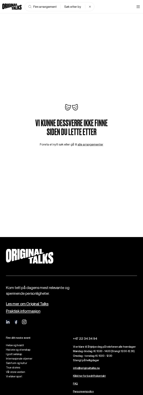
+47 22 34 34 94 (85, 338)
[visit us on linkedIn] (7, 322)
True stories (13, 367)
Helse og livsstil (15, 345)
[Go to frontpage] (11, 7)
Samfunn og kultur (16, 363)
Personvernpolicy (83, 391)
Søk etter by (72, 6)
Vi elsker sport (14, 376)
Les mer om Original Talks (27, 304)
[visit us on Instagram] (24, 322)
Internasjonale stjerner (19, 358)
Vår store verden (15, 372)
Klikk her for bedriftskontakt (89, 376)
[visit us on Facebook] (16, 322)
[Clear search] (90, 7)
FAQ (75, 383)
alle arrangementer (90, 144)
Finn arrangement (45, 6)
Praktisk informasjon (23, 311)
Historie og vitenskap (18, 349)
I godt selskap (14, 354)
